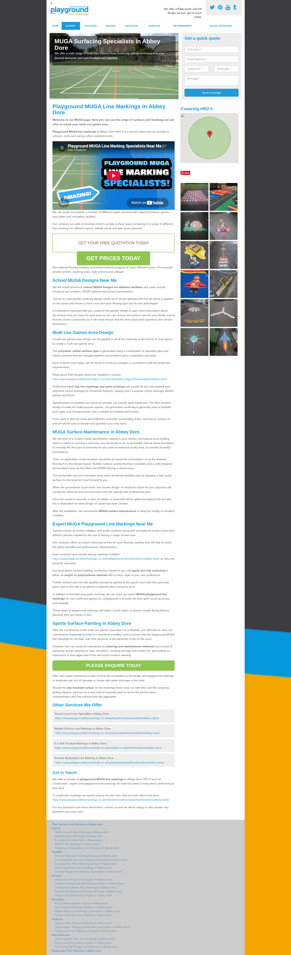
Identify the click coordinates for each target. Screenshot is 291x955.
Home (55, 26)
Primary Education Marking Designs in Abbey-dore (86, 855)
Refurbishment (182, 26)
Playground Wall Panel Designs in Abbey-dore (83, 895)
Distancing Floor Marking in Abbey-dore (76, 950)
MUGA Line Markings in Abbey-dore (77, 844)
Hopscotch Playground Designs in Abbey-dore (83, 879)
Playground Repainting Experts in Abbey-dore (83, 942)
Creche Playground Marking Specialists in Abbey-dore (88, 871)
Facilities (91, 26)
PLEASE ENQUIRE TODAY (113, 665)
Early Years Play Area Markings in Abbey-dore (83, 867)
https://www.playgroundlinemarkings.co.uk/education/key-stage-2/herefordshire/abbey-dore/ (109, 379)
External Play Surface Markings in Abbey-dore (83, 923)
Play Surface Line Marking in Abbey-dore (77, 824)
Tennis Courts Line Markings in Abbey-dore (82, 832)
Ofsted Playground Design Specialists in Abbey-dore (87, 911)
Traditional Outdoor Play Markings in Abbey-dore (85, 887)
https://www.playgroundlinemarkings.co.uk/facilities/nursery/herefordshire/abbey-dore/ (106, 558)
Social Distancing (221, 26)
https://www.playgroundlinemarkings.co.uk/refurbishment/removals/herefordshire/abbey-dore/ (110, 799)
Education (131, 26)
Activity (71, 26)
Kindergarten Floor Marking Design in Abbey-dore (86, 863)
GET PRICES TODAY (113, 258)
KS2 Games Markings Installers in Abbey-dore (83, 907)
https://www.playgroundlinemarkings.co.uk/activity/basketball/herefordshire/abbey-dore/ (109, 762)
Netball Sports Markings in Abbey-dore (79, 836)
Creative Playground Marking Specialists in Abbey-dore (89, 883)
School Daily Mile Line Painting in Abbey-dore (83, 915)
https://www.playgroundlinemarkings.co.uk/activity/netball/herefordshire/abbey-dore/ (107, 732)
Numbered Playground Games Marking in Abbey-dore (88, 891)
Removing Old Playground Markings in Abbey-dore (86, 946)
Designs (110, 26)
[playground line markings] (72, 10)
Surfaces (154, 26)
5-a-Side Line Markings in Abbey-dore (78, 840)
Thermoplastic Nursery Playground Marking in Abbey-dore (91, 859)
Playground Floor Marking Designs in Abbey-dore (85, 930)
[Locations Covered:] (51, 3)
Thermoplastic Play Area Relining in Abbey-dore (84, 938)
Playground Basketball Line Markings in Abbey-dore (87, 847)
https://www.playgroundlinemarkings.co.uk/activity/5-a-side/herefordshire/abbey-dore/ (108, 747)
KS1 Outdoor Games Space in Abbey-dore (81, 903)
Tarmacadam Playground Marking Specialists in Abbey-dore (92, 927)
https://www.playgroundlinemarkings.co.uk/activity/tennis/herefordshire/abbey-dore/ (107, 718)
